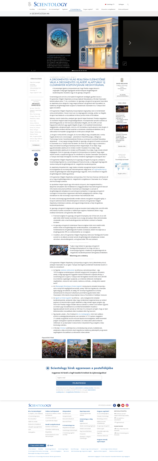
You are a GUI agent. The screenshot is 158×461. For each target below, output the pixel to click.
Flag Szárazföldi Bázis (86, 431)
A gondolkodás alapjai (51, 420)
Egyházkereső (84, 423)
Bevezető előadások (68, 419)
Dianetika (40, 449)
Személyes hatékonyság (52, 429)
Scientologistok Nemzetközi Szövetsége (38, 451)
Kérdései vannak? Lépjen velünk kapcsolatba (121, 414)
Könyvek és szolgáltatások (108, 9)
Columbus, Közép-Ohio (35, 125)
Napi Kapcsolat (85, 411)
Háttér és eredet (32, 421)
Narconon (66, 451)
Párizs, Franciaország (35, 114)
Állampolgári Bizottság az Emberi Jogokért (68, 286)
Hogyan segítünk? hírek (35, 92)
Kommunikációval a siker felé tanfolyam (52, 435)
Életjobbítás (48, 432)
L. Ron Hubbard (42, 9)
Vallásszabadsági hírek (35, 88)
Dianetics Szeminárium (51, 426)
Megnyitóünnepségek (35, 82)
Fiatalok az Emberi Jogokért (116, 451)
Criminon (63, 328)
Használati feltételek (116, 456)
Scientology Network (50, 449)
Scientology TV (110, 4)
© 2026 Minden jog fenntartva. (44, 456)
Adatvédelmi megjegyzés (94, 456)
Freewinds (83, 434)
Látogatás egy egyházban (35, 427)
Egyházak (64, 9)
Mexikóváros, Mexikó (35, 118)
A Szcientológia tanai (34, 416)
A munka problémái (50, 418)
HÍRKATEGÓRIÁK (36, 79)
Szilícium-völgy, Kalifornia (36, 139)
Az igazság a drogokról (103, 426)
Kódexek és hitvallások (34, 424)
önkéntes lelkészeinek (67, 270)
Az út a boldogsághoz (83, 314)
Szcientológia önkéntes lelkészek (109, 449)
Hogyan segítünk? (88, 9)
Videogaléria (31, 432)
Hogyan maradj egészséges (102, 440)
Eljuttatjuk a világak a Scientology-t (85, 437)
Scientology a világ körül (86, 420)
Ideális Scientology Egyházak (87, 426)
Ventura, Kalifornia (34, 123)
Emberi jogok (100, 428)
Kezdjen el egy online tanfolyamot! (89, 449)
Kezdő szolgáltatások (52, 424)
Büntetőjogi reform (102, 419)
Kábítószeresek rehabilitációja (101, 422)
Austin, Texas (33, 121)
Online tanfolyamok (123, 9)
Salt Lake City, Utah (34, 141)
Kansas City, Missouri (35, 127)
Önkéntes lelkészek (102, 436)
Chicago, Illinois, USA (35, 116)
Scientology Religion (63, 449)
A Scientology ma (68, 425)
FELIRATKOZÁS (79, 383)
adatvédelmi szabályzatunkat (84, 388)
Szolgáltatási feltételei (73, 392)
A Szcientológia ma (75, 9)
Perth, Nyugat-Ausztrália (36, 136)
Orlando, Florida (34, 134)
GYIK (97, 9)
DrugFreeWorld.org (99, 169)
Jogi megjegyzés (126, 456)
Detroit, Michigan (34, 130)
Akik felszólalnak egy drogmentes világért (81, 451)
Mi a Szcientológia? (54, 9)
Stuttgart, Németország (35, 132)
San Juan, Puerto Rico (35, 108)
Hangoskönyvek (67, 416)
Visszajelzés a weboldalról (119, 419)
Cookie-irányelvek (105, 456)
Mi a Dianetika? (32, 419)
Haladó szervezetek (85, 428)
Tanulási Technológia (103, 416)
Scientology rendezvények (33, 85)
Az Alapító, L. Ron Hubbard (35, 413)
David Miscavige (75, 449)
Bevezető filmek (67, 421)
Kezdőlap (32, 9)
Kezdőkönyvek (67, 413)
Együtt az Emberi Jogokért (63, 298)
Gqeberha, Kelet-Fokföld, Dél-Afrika (36, 111)
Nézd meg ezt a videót (79, 256)
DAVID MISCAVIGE (122, 84)
